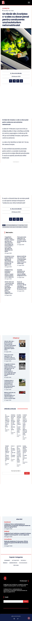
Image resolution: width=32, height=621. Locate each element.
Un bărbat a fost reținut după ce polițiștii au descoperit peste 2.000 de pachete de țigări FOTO (9, 260)
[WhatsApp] (21, 81)
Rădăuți (6, 531)
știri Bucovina (6, 227)
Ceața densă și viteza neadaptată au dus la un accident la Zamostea (25, 452)
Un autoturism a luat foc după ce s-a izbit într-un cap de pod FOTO (7, 421)
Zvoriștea (5, 8)
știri (26, 225)
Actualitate (8, 539)
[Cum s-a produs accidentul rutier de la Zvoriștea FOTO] (11, 444)
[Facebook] (10, 81)
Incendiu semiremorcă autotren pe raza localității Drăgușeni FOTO (21, 272)
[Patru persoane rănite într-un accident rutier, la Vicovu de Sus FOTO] (22, 356)
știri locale (12, 227)
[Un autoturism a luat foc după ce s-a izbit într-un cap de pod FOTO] (5, 413)
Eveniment (7, 522)
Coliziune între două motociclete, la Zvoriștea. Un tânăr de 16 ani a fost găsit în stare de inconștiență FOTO (25, 425)
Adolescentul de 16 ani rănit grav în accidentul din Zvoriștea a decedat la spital (13, 422)
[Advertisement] (16, 102)
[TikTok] (17, 618)
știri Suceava (19, 227)
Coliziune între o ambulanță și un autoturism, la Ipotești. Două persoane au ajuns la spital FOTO (9, 384)
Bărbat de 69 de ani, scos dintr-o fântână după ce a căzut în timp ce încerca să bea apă (21, 259)
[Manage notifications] (29, 618)
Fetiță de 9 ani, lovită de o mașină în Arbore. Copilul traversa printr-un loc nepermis (9, 273)
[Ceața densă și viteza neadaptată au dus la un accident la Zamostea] (23, 444)
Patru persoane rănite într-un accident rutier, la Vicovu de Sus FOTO (21, 240)
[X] (14, 81)
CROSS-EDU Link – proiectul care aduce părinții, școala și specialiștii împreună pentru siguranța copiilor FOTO (9, 287)
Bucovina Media (17, 73)
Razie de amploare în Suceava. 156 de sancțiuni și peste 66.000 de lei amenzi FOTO (21, 285)
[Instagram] (14, 618)
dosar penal (21, 225)
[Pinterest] (17, 81)
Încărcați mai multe (15, 471)
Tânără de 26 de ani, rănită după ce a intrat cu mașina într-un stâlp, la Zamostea (7, 453)
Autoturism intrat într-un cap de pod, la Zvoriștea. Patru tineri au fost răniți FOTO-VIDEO (19, 454)
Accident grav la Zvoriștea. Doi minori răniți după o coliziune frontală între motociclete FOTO (19, 423)
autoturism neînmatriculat (12, 225)
